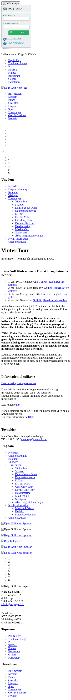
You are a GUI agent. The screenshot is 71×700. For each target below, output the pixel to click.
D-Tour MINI (22, 217)
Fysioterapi (14, 81)
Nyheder (13, 186)
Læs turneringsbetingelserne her (18, 383)
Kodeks (19, 511)
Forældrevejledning (25, 514)
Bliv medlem (15, 93)
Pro (10, 66)
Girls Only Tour (24, 220)
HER (31, 417)
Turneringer (14, 112)
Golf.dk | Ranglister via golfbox (50, 300)
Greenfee (13, 102)
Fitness (12, 72)
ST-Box (12, 69)
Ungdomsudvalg (17, 241)
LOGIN (21, 33)
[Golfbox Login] (10, 3)
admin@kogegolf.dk (12, 604)
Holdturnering (23, 226)
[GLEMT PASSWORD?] (4, 43)
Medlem (12, 96)
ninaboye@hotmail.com (34, 439)
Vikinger (13, 195)
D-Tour (19, 213)
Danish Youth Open (26, 207)
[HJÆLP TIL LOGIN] (4, 39)
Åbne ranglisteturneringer (29, 235)
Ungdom (13, 106)
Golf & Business (17, 115)
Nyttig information (18, 238)
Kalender (13, 192)
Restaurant (14, 75)
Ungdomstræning (17, 189)
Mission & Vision (24, 508)
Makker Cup (22, 229)
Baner (11, 99)
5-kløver (19, 204)
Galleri (12, 78)
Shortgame (21, 232)
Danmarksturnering (25, 210)
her (17, 404)
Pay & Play (14, 60)
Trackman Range (17, 63)
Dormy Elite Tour (24, 223)
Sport (11, 109)
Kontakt (12, 118)
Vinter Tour (21, 201)
